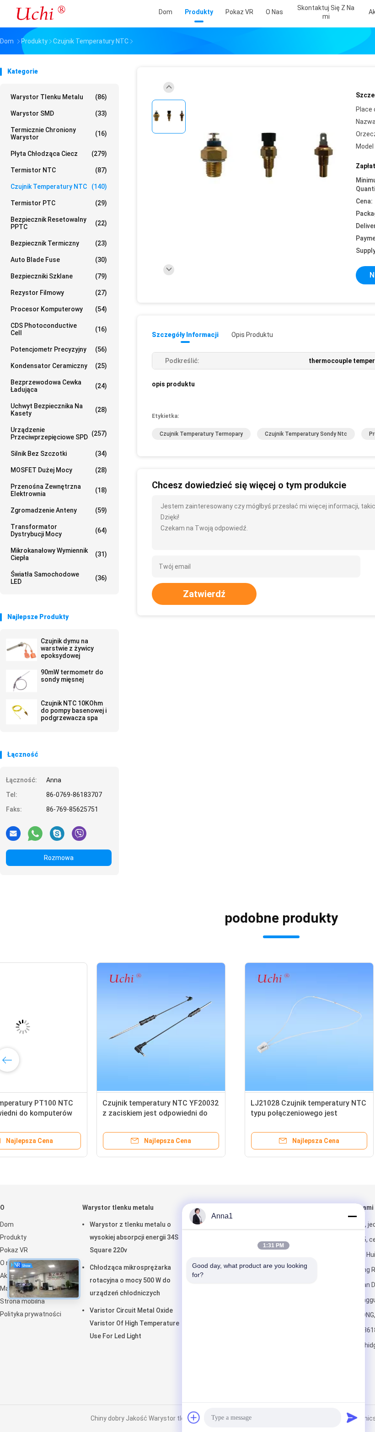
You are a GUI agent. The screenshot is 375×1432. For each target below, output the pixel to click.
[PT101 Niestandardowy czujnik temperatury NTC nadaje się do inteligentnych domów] (209, 1027)
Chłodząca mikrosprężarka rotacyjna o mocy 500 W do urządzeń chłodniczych (130, 1280)
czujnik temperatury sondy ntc (306, 434)
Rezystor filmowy (59, 292)
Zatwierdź (204, 593)
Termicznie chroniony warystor (59, 133)
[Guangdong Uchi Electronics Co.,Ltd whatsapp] (35, 833)
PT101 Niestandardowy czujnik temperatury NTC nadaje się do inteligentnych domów (203, 1113)
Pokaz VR (14, 1250)
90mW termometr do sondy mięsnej (72, 675)
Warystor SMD (59, 113)
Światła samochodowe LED (59, 578)
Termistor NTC (59, 170)
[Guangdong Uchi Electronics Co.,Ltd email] (13, 833)
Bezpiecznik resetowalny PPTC (59, 223)
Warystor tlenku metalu (59, 97)
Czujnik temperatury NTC (59, 186)
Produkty (13, 1237)
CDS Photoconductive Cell (59, 329)
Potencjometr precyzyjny (59, 349)
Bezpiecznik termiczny (59, 243)
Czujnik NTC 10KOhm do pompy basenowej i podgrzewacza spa (74, 710)
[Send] (352, 1417)
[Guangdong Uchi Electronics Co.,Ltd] (40, 14)
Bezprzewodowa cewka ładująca (59, 386)
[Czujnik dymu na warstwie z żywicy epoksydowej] (21, 649)
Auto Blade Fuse (59, 259)
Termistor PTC (59, 203)
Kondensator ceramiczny (59, 365)
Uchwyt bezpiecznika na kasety (59, 409)
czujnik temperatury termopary (201, 434)
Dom (7, 1224)
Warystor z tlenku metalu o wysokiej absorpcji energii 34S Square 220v (134, 1237)
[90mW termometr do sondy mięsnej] (21, 680)
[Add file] (194, 1417)
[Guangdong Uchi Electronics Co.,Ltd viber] (79, 833)
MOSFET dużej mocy (59, 470)
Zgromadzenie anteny (59, 510)
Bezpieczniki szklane (59, 276)
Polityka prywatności (30, 1314)
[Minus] (352, 1216)
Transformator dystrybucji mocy (59, 530)
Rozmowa (59, 857)
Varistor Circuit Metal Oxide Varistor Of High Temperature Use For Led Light (134, 1323)
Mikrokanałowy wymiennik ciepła (59, 554)
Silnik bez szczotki (59, 453)
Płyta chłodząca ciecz (59, 153)
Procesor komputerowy (59, 309)
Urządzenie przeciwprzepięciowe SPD (59, 433)
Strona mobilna (22, 1301)
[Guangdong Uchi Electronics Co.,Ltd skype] (57, 833)
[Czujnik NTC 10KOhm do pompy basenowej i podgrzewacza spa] (21, 711)
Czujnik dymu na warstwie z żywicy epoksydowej (67, 648)
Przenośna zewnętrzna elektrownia (59, 490)
